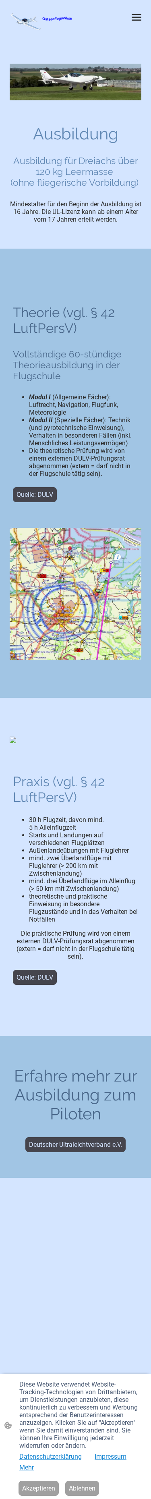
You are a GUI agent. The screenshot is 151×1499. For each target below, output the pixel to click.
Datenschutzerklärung (50, 1456)
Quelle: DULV (35, 494)
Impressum (110, 1456)
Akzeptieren (38, 1488)
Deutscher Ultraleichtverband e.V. (75, 1144)
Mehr (26, 1467)
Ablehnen (82, 1488)
